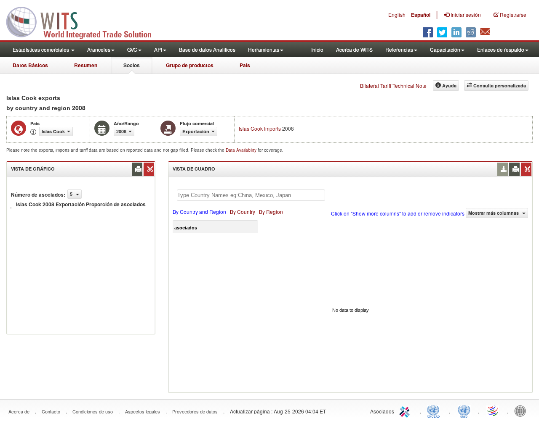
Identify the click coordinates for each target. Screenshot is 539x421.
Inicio (317, 49)
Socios (131, 65)
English (397, 14)
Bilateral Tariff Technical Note (393, 85)
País (245, 65)
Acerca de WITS (354, 49)
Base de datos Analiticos (207, 49)
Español (420, 14)
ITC (406, 410)
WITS (84, 21)
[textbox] (251, 195)
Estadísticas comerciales (41, 49)
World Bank (522, 410)
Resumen (85, 65)
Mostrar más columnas (494, 213)
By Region (271, 211)
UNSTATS (464, 410)
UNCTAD (435, 410)
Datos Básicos (30, 65)
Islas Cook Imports (260, 128)
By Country (242, 211)
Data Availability (242, 150)
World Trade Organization (493, 410)
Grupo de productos (189, 65)
